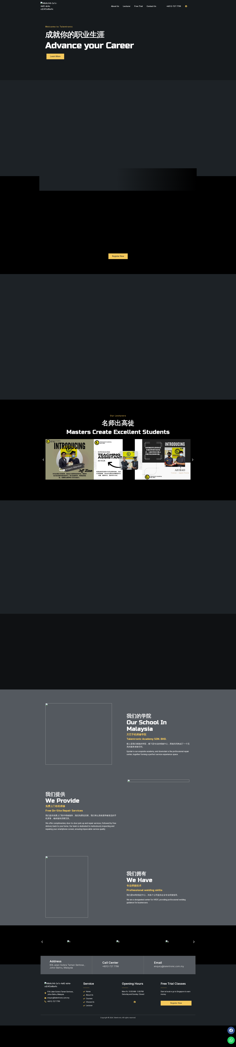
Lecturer (126, 6)
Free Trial (138, 6)
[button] (43, 459)
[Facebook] (186, 6)
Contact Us (151, 6)
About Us (115, 6)
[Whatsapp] (231, 1040)
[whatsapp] (191, 6)
